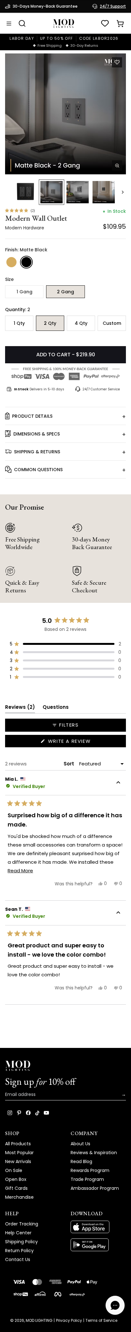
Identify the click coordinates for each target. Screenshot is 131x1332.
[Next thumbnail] (123, 192)
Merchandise (19, 1197)
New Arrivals (18, 1161)
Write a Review (81, 742)
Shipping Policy (21, 1241)
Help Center (18, 1233)
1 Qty (19, 323)
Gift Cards (16, 1188)
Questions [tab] (56, 708)
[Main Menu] (9, 23)
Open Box (15, 1179)
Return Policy (19, 1250)
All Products (18, 1143)
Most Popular (19, 1152)
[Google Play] (98, 1244)
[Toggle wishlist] (117, 62)
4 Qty (81, 323)
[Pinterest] (19, 1113)
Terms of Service (101, 1320)
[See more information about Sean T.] (118, 913)
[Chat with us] (115, 1305)
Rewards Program (90, 1170)
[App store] (98, 1227)
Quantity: (17, 309)
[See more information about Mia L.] (118, 783)
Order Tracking (21, 1224)
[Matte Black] (26, 262)
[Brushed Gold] (11, 262)
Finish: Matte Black (26, 250)
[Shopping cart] (120, 23)
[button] (65, 113)
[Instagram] (10, 1113)
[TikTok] (37, 1113)
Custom (112, 323)
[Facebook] (28, 1113)
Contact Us (17, 1259)
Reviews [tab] (20, 708)
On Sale (13, 1170)
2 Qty (50, 323)
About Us (80, 1143)
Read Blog (81, 1161)
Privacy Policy (69, 1320)
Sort (69, 763)
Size (9, 279)
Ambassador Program (95, 1188)
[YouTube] (46, 1113)
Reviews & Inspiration (94, 1152)
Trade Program (87, 1179)
